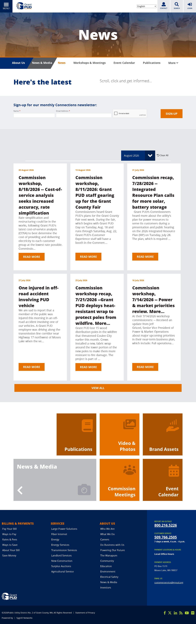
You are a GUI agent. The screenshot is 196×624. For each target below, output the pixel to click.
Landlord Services (61, 555)
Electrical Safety (109, 576)
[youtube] (187, 613)
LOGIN (189, 8)
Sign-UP (171, 114)
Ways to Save (9, 544)
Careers (104, 539)
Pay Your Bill (9, 528)
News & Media (42, 63)
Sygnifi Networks (24, 618)
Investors (105, 587)
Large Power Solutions (64, 528)
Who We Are (107, 528)
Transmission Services (64, 550)
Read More (31, 257)
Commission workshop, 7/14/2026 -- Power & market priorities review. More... (153, 299)
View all (98, 388)
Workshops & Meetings (89, 63)
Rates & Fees (9, 539)
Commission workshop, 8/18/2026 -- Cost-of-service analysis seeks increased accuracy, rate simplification (40, 195)
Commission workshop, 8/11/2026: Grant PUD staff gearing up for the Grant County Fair (94, 192)
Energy (55, 539)
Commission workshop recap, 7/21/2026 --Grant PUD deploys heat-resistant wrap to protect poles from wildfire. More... (95, 305)
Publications (151, 63)
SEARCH (177, 8)
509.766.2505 (165, 537)
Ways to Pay (9, 534)
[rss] (181, 613)
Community (107, 560)
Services (57, 523)
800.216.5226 (165, 525)
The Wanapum (108, 555)
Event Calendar (124, 63)
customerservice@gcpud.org (168, 582)
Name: (16, 111)
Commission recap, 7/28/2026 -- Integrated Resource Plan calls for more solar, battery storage (153, 192)
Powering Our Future (112, 550)
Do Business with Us (112, 544)
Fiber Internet (59, 534)
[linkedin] (175, 613)
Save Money (9, 555)
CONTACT (163, 8)
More (172, 63)
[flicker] (192, 613)
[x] (170, 613)
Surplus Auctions (61, 566)
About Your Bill (11, 550)
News (61, 63)
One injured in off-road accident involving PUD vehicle (38, 296)
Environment (107, 571)
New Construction (61, 560)
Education (106, 566)
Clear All (163, 155)
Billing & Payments (18, 523)
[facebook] (165, 613)
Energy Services (60, 544)
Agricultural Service (62, 571)
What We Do (107, 534)
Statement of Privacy (85, 613)
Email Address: (63, 111)
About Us (18, 63)
